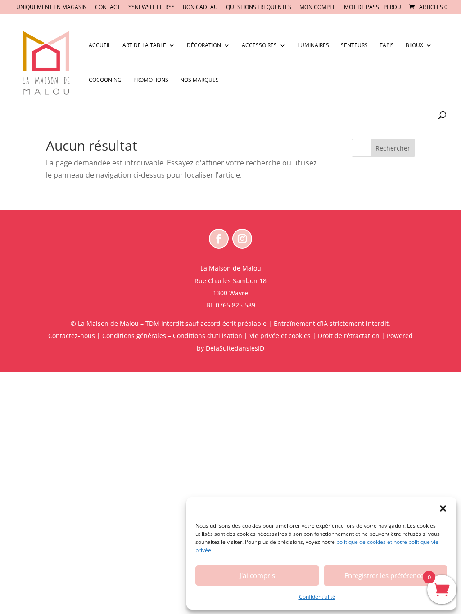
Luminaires (313, 45)
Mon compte (317, 7)
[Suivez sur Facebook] (219, 239)
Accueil (100, 45)
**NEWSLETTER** (151, 7)
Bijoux (414, 45)
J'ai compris (257, 575)
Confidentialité (317, 597)
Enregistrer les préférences (385, 575)
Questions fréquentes (258, 7)
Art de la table (144, 45)
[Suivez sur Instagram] (242, 239)
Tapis (387, 45)
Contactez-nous (71, 335)
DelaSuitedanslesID (235, 348)
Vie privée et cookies (280, 335)
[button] (442, 508)
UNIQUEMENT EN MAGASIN (51, 7)
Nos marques (199, 80)
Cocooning (105, 80)
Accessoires (259, 45)
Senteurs (354, 45)
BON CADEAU (200, 7)
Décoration (204, 45)
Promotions (150, 80)
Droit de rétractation (349, 335)
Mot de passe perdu (372, 7)
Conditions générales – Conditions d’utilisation (172, 335)
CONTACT (107, 7)
